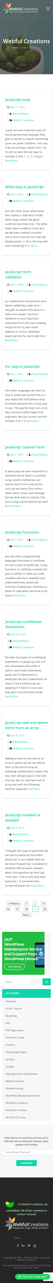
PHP (8, 1023)
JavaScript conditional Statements (23, 624)
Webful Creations (23, 120)
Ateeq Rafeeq (20, 113)
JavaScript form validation (18, 274)
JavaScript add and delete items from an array (26, 725)
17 (17, 909)
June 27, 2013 (18, 634)
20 (45, 909)
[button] (32, 1277)
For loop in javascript (22, 366)
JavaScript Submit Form (25, 447)
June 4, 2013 (17, 735)
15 (43, 903)
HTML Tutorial (13, 1008)
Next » (26, 914)
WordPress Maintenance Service (23, 1095)
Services (10, 1059)
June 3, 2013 (17, 827)
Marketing (11, 1015)
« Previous (13, 903)
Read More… (12, 160)
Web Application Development (22, 1073)
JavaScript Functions (22, 532)
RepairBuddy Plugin (16, 1052)
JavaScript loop (17, 99)
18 (26, 909)
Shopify (10, 1066)
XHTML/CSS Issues (16, 1117)
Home (15, 47)
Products (10, 1044)
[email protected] (30, 1237)
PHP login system (15, 1030)
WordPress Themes (16, 1110)
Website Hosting (14, 1088)
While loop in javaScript (24, 186)
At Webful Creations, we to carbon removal (27, 1209)
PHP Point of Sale (15, 1037)
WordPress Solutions (17, 1102)
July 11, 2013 (17, 107)
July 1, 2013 (16, 194)
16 (8, 909)
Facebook (11, 1001)
